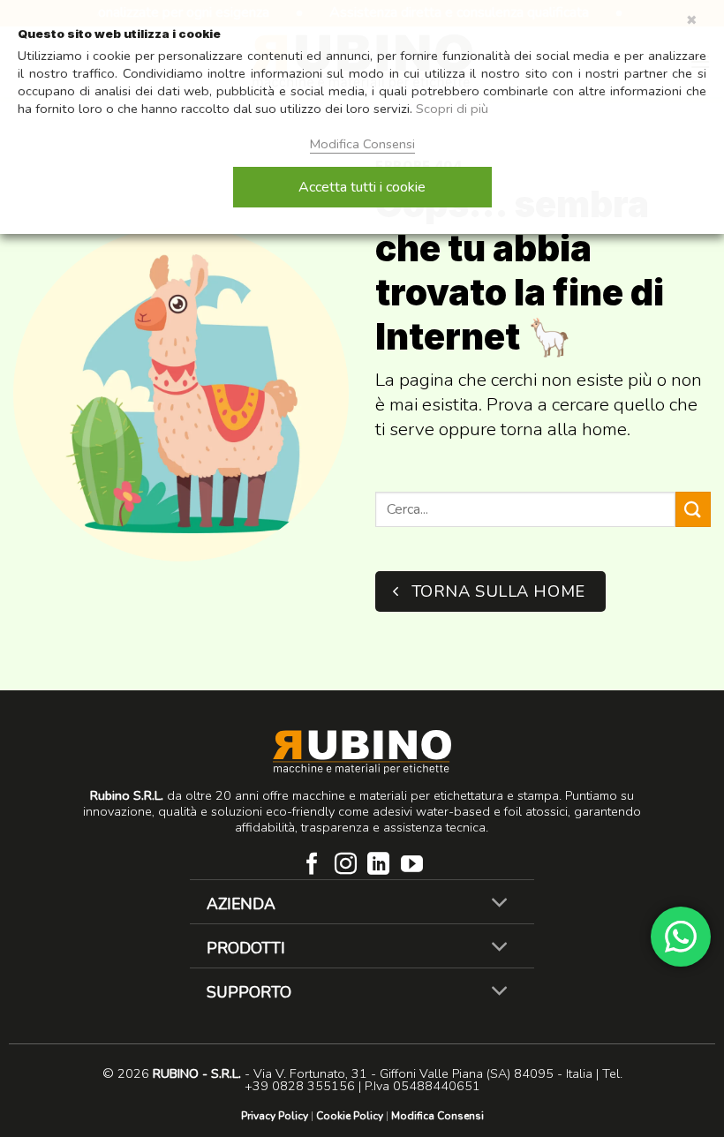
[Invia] (693, 509)
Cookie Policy (349, 1116)
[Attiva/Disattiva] (500, 903)
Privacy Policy (274, 1116)
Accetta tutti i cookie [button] (362, 187)
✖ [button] (692, 20)
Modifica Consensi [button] (437, 1116)
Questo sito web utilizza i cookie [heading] (119, 33)
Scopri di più (452, 108)
